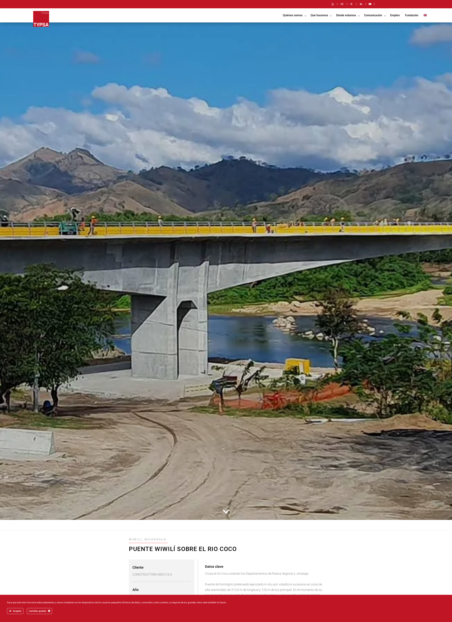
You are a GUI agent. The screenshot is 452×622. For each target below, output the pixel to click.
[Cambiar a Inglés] (425, 15)
